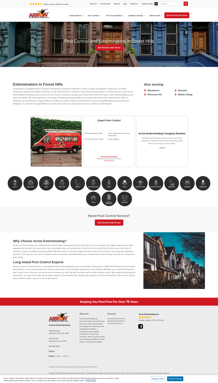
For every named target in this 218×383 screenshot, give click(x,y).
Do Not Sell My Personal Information (149, 373)
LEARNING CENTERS (135, 16)
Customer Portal (147, 4)
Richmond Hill (154, 94)
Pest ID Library (105, 4)
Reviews (117, 4)
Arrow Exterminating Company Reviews (162, 133)
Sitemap (166, 373)
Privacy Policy (109, 373)
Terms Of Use (131, 373)
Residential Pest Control (94, 133)
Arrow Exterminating (109, 156)
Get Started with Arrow (109, 47)
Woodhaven (153, 90)
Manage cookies (97, 373)
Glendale (182, 90)
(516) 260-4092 (109, 161)
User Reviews (62, 4)
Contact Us (134, 4)
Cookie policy (120, 373)
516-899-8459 (54, 346)
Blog (125, 4)
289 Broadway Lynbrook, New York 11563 (59, 332)
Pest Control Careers (115, 323)
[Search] (186, 4)
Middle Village (185, 94)
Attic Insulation (114, 139)
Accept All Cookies (175, 379)
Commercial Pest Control (94, 139)
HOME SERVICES (75, 16)
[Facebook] (156, 3)
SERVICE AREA (154, 16)
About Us (93, 4)
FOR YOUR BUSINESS (114, 16)
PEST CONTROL (94, 16)
